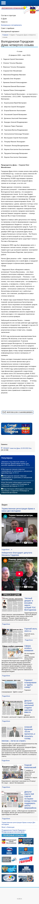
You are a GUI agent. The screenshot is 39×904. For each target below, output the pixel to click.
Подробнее (6, 624)
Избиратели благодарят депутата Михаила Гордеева (17, 554)
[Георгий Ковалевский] (12, 778)
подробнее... (6, 549)
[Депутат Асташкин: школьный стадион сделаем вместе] (12, 714)
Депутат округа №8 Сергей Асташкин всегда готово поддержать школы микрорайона (30, 800)
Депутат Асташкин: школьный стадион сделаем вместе (29, 706)
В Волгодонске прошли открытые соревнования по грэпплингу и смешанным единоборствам (16, 471)
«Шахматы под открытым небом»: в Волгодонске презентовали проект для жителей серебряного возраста (15, 463)
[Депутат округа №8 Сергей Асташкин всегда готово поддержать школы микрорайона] (12, 807)
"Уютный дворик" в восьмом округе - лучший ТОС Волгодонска (30, 604)
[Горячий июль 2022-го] (12, 643)
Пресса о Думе (11, 595)
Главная (5, 35)
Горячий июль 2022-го (30, 630)
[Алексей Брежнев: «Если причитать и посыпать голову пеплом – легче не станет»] (12, 737)
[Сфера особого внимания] (12, 658)
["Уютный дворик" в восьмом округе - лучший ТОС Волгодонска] (12, 611)
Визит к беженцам (8, 827)
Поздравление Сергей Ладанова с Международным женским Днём (14, 831)
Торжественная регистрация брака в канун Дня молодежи (18, 510)
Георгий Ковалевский (30, 766)
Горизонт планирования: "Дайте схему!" (30, 683)
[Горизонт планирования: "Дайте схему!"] (12, 689)
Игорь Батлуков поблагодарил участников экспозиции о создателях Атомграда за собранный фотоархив (16, 484)
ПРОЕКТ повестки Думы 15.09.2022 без (17, 448)
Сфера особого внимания (28, 648)
